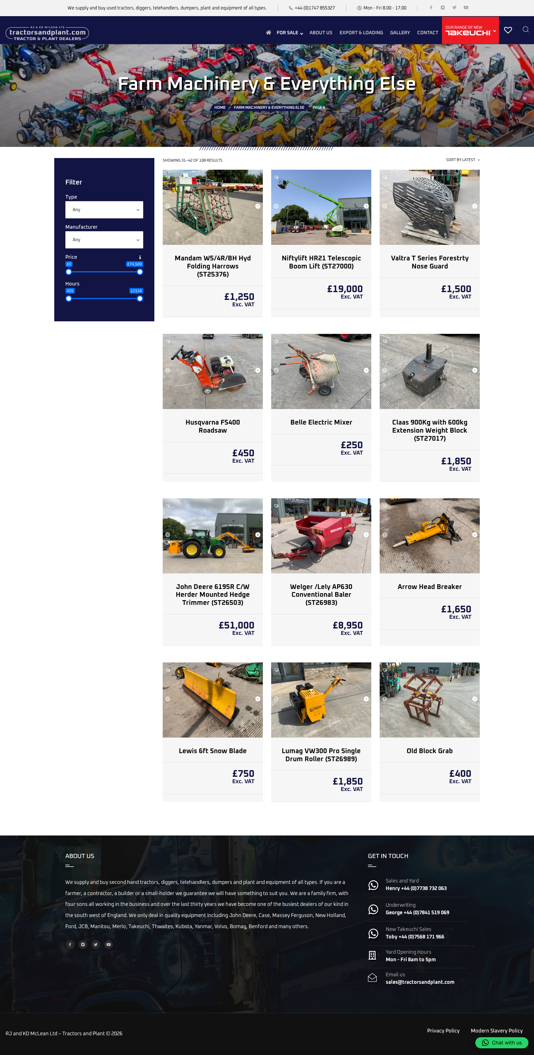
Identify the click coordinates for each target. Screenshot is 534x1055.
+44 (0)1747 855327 (315, 8)
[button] (167, 177)
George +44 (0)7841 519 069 (417, 912)
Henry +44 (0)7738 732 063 (416, 888)
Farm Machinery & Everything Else (269, 108)
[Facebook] (431, 8)
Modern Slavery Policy (497, 1031)
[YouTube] (466, 8)
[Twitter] (454, 8)
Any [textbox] (76, 210)
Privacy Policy (443, 1031)
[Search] (525, 30)
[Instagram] (442, 8)
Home (220, 108)
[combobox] (104, 209)
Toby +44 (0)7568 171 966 (415, 937)
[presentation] (167, 206)
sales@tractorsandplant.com (420, 982)
